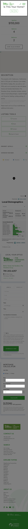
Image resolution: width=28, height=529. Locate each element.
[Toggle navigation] (24, 4)
